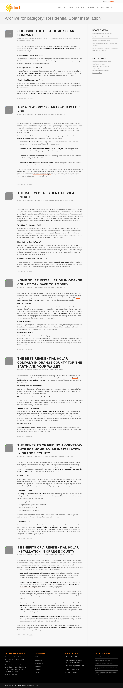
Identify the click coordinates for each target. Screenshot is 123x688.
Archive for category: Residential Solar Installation (53, 18)
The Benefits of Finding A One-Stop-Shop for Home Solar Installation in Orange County (49, 449)
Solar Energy (40, 200)
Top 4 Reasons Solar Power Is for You (101, 36)
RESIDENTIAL (38, 660)
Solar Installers (29, 40)
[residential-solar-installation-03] (9, 361)
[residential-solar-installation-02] (9, 448)
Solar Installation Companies (45, 114)
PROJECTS (38, 669)
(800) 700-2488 (72, 672)
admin (31, 98)
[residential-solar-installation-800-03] (9, 196)
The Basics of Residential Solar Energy (101, 40)
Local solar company (43, 38)
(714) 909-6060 (74, 669)
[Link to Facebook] (116, 1)
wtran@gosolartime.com (76, 666)
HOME (36, 657)
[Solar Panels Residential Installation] (9, 110)
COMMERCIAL (39, 663)
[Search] (116, 7)
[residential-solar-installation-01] (9, 550)
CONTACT (37, 672)
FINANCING (38, 666)
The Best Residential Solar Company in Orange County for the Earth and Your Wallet (49, 362)
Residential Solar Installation (59, 38)
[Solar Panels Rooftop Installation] (9, 33)
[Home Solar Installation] (9, 283)
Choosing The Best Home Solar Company (102, 33)
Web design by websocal (33, 685)
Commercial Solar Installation (26, 38)
